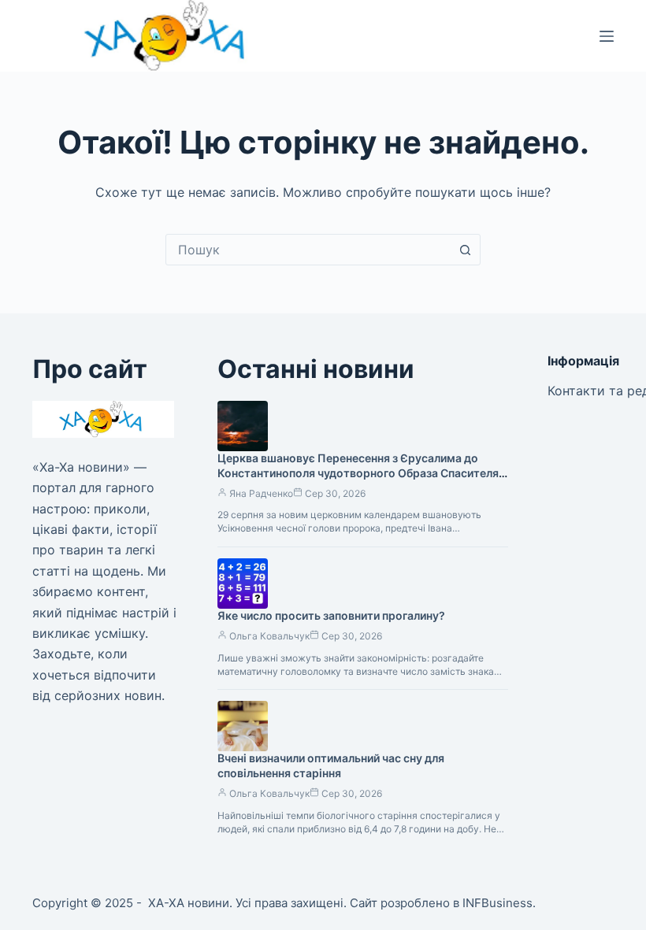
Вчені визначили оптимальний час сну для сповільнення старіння (330, 765)
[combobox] (308, 249)
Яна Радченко (261, 493)
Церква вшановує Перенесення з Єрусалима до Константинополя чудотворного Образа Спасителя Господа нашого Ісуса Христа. (358, 473)
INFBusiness (497, 902)
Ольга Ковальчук (269, 636)
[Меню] (607, 36)
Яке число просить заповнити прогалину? (331, 615)
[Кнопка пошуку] (465, 250)
